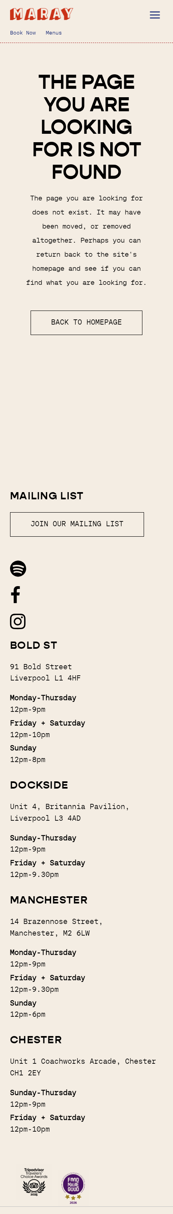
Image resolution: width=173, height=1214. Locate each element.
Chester (36, 1040)
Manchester (49, 900)
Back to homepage (86, 322)
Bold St (34, 645)
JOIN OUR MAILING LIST (77, 524)
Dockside (39, 785)
